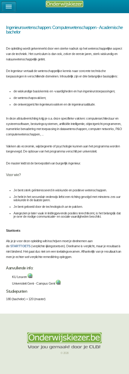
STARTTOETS (20, 246)
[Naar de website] (30, 277)
